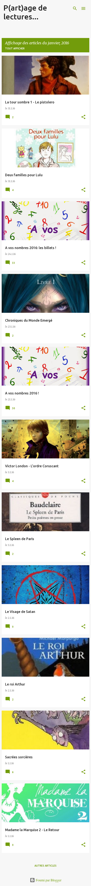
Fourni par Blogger (48, 880)
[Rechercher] (74, 8)
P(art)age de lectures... (25, 12)
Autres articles (45, 865)
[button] (83, 117)
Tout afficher (15, 48)
